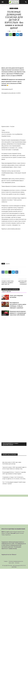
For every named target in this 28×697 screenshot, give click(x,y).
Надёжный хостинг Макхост (8, 554)
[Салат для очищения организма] (5, 297)
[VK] (20, 34)
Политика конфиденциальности (16, 561)
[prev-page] (2, 319)
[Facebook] (7, 34)
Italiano (3, 533)
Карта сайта (11, 563)
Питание (8, 5)
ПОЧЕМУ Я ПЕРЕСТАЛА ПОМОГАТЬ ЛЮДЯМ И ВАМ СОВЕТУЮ (7, 282)
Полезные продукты (4, 315)
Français (15, 531)
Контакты (17, 563)
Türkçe (3, 534)
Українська (8, 534)
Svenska (22, 533)
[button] (2, 2)
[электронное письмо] (14, 34)
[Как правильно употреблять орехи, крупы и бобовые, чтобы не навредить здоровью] (5, 304)
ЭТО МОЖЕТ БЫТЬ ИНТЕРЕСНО (10, 289)
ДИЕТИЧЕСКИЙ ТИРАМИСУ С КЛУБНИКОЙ (22, 282)
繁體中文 (3, 531)
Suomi (11, 531)
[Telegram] (17, 34)
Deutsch (19, 531)
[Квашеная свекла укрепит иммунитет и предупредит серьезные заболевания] (5, 313)
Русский (13, 533)
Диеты (3, 299)
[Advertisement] (14, 52)
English (7, 531)
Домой (3, 5)
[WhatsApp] (10, 34)
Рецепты (16, 8)
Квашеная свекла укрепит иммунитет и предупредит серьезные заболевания (18, 313)
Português (7, 533)
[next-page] (5, 319)
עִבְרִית (23, 531)
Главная (5, 561)
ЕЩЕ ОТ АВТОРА (6, 291)
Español (17, 533)
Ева (9, 31)
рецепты (8, 263)
